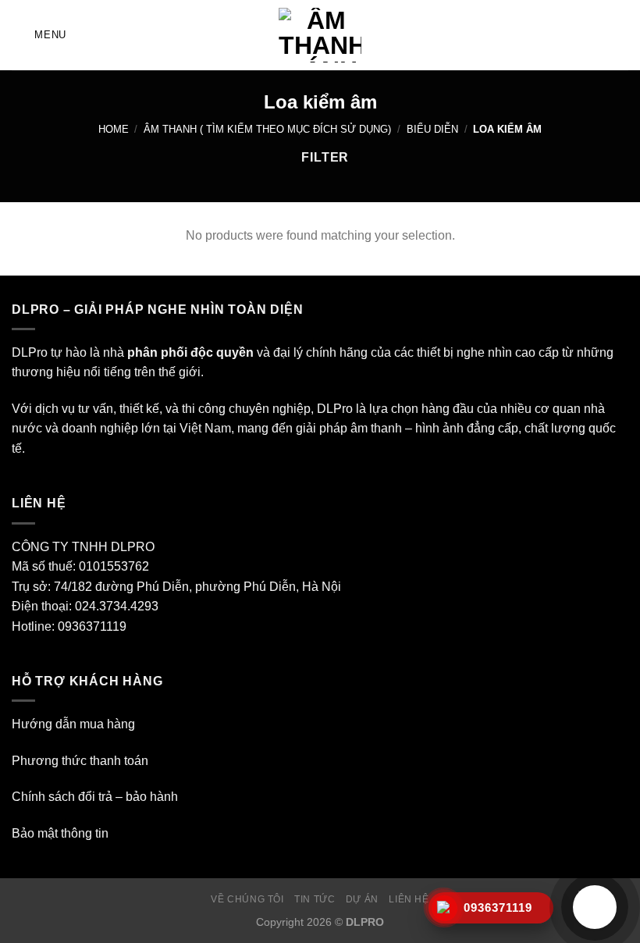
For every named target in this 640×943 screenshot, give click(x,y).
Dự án (362, 899)
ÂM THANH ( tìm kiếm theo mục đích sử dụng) (267, 129)
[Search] (622, 35)
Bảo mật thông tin (60, 833)
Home (113, 129)
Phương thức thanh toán (80, 760)
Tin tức (314, 899)
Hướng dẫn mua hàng (73, 724)
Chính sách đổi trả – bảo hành (95, 796)
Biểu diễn (432, 129)
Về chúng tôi (247, 899)
